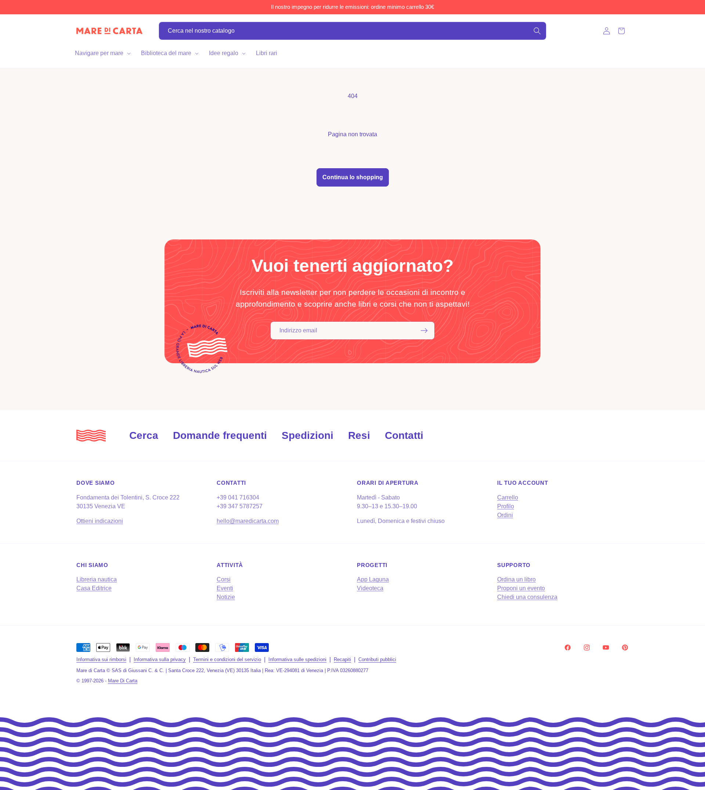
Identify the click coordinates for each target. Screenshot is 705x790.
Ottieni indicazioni (99, 521)
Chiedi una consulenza (527, 597)
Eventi (225, 588)
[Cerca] (537, 31)
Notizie (226, 597)
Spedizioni (307, 435)
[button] (102, 53)
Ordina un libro (516, 579)
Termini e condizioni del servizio (227, 659)
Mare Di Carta (122, 680)
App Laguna (373, 579)
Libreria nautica (96, 579)
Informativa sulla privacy (160, 659)
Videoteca (370, 588)
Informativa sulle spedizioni (297, 659)
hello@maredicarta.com (248, 521)
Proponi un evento (521, 588)
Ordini (505, 515)
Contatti (404, 435)
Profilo (505, 506)
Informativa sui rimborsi (101, 659)
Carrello (507, 497)
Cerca (143, 435)
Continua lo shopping (352, 177)
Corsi (224, 579)
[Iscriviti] (424, 330)
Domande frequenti (220, 435)
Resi (359, 435)
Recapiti (342, 659)
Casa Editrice (94, 588)
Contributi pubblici (377, 659)
